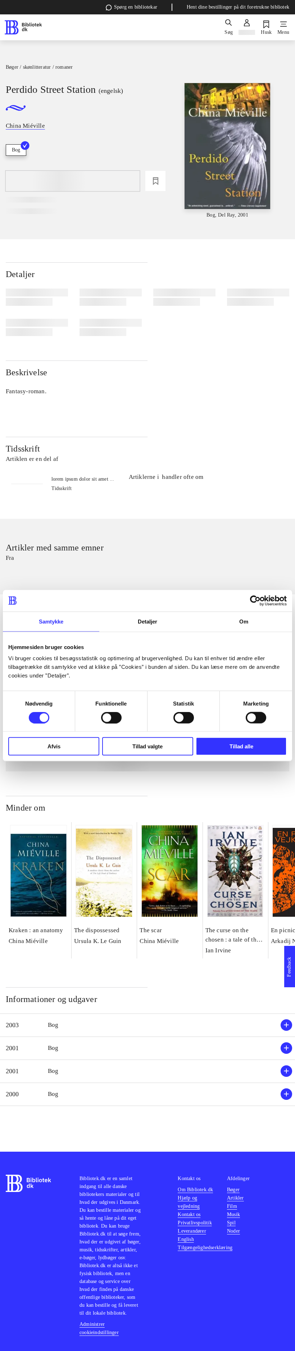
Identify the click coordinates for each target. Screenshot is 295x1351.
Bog (16, 150)
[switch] (111, 717)
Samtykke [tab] (51, 621)
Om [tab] (243, 621)
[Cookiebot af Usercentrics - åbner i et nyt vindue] (255, 600)
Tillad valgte (147, 746)
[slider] (227, 151)
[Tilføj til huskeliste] (155, 181)
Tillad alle (241, 746)
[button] (147, 1025)
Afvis (53, 746)
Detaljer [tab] (148, 621)
